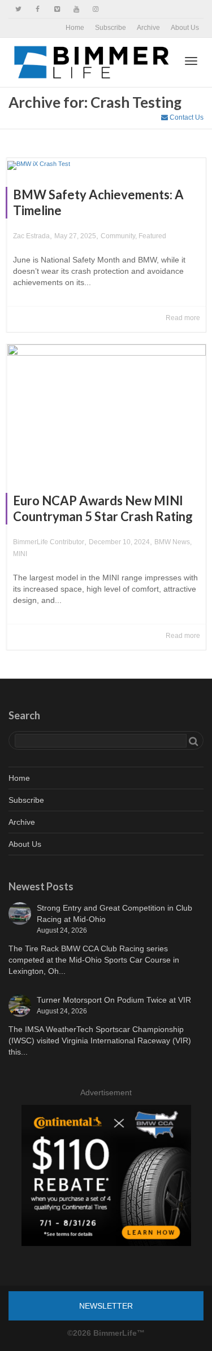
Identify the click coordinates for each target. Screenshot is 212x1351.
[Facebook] (37, 9)
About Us (185, 28)
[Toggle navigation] (191, 61)
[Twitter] (18, 9)
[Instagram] (95, 9)
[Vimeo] (56, 9)
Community (118, 236)
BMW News (172, 542)
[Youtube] (76, 9)
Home (75, 28)
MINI (20, 554)
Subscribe (110, 28)
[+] (106, 164)
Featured (152, 236)
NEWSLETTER (106, 1305)
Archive (148, 28)
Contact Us (186, 117)
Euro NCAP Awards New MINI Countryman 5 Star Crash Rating (103, 508)
